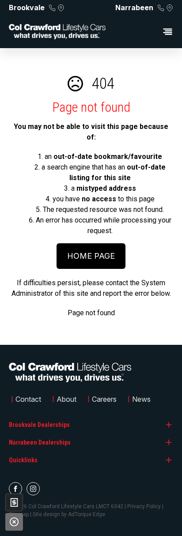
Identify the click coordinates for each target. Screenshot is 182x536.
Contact (28, 399)
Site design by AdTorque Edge (69, 514)
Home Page (91, 255)
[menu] (143, 31)
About (66, 399)
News (141, 399)
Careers (104, 399)
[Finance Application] (14, 502)
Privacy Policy (144, 506)
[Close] (14, 522)
